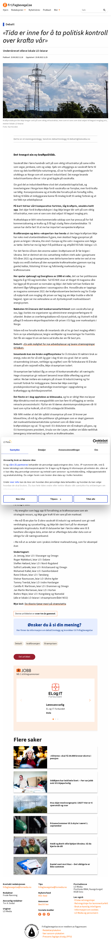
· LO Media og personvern (86, 913)
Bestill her (43, 904)
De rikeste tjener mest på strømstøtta (45, 604)
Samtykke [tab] (15, 450)
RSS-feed (42, 895)
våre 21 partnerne (18, 464)
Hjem (5, 10)
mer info (14, 482)
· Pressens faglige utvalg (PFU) (57, 936)
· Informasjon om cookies (86, 909)
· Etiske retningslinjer (84, 900)
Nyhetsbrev (34, 10)
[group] (55, 700)
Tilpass (54, 499)
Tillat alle (90, 499)
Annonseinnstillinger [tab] (69, 450)
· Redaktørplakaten (51, 930)
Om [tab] (96, 450)
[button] (90, 700)
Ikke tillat (20, 499)
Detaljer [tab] (42, 450)
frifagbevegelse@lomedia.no (17, 887)
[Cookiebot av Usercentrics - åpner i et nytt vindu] (95, 441)
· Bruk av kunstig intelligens (87, 906)
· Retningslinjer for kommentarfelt (91, 903)
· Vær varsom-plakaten (53, 933)
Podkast (47, 10)
